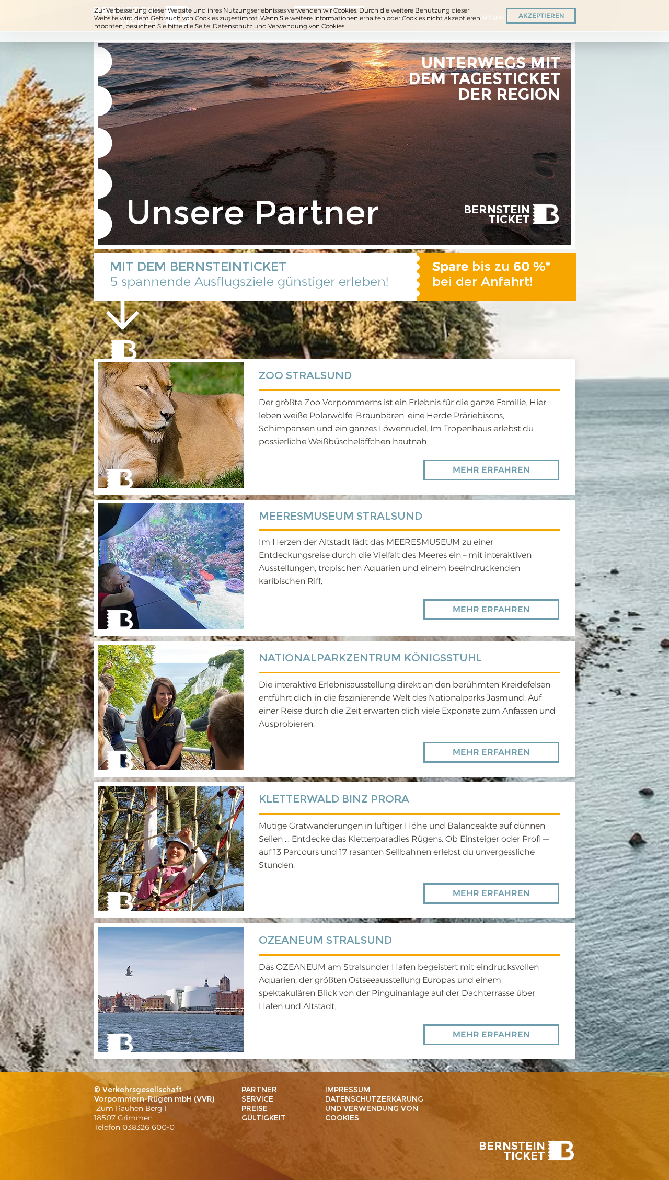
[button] (541, 16)
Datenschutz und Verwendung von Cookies (278, 26)
